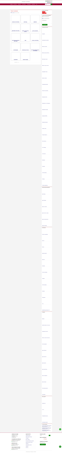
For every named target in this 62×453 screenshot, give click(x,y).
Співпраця (27, 446)
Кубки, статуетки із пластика (46, 337)
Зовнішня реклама (28, 435)
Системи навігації (44, 172)
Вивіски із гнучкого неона (45, 65)
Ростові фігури (44, 147)
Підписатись (43, 444)
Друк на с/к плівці (44, 206)
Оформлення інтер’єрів (45, 109)
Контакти (33, 4)
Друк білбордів (44, 200)
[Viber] (43, 6)
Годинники (16, 59)
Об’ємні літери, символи (45, 90)
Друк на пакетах (44, 356)
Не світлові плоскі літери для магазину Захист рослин (45, 430)
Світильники (43, 394)
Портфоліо (24, 4)
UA (36, 4)
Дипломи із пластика (15, 30)
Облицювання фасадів (45, 84)
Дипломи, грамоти (44, 253)
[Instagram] (45, 439)
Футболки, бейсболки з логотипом (35, 50)
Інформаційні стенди (44, 71)
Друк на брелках (44, 350)
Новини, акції (43, 403)
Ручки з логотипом (35, 40)
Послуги (19, 4)
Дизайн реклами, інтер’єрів (29, 442)
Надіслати (45, 24)
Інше (25, 40)
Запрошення (43, 297)
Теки (42, 303)
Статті (43, 409)
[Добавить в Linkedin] (37, 62)
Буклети (43, 240)
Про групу (15, 4)
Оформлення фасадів (45, 122)
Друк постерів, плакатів (45, 219)
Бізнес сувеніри (28, 439)
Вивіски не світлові (44, 46)
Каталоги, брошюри (44, 272)
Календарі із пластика (45, 331)
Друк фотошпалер (44, 225)
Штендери (43, 166)
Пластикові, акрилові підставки (15, 40)
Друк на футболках (44, 369)
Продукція (28, 4)
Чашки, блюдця (25, 59)
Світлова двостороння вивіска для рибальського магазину (46, 428)
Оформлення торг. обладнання (46, 103)
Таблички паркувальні (45, 185)
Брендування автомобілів (45, 40)
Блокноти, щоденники (45, 234)
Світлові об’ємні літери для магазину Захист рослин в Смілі (46, 426)
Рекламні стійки (44, 128)
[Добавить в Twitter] (39, 62)
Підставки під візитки (45, 388)
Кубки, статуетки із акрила (25, 31)
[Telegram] (44, 6)
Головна (11, 4)
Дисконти (43, 259)
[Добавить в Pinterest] (38, 62)
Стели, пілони (44, 153)
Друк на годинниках (44, 375)
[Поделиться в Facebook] (36, 62)
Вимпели (43, 318)
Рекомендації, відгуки (45, 422)
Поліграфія (27, 438)
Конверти (43, 278)
